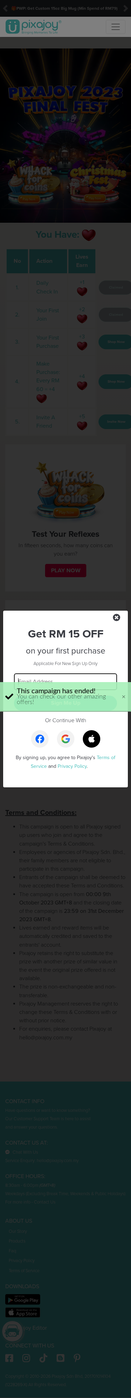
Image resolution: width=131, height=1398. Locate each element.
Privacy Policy (72, 766)
